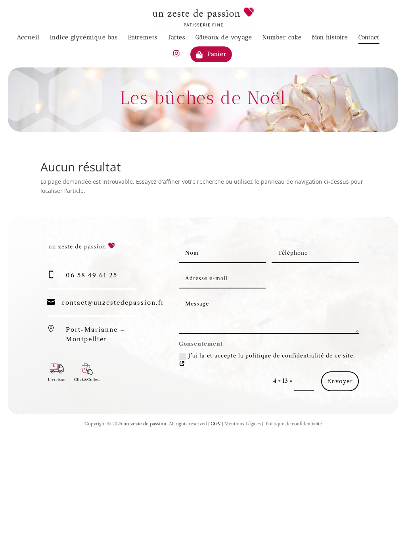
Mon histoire (330, 38)
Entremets (142, 38)
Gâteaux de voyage (223, 38)
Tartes (176, 38)
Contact (368, 38)
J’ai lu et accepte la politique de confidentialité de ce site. (271, 355)
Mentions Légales (242, 424)
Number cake (282, 38)
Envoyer (340, 381)
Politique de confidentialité (293, 424)
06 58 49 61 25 (91, 275)
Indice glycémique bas (84, 38)
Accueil (28, 38)
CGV (215, 424)
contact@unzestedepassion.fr (112, 302)
